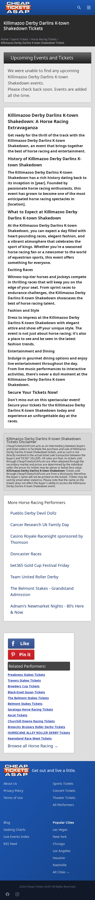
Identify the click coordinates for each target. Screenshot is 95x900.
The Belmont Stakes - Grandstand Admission (42, 591)
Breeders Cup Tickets (24, 686)
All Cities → (61, 872)
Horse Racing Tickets (44, 39)
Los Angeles (61, 851)
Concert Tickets (64, 790)
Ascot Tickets (17, 715)
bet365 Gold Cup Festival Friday (39, 565)
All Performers (63, 805)
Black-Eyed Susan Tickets (26, 692)
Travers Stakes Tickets (24, 681)
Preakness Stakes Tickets (26, 675)
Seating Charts (14, 829)
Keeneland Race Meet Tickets (30, 738)
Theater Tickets (64, 798)
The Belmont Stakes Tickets (28, 698)
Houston (59, 858)
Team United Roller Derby (34, 576)
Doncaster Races (26, 553)
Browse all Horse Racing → (33, 745)
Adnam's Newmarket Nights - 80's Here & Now (47, 609)
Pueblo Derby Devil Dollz (33, 513)
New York (59, 837)
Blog (7, 822)
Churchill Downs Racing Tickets (31, 721)
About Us (10, 783)
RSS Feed (10, 844)
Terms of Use (13, 798)
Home (4, 39)
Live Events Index (16, 837)
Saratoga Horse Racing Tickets (30, 710)
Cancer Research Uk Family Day (39, 524)
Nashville (59, 865)
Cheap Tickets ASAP (38, 886)
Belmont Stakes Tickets (25, 704)
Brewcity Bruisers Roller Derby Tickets (36, 727)
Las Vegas (60, 829)
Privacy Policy (13, 790)
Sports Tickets (19, 39)
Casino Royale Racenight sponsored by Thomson (46, 539)
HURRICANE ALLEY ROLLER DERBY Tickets (39, 733)
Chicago (59, 844)
